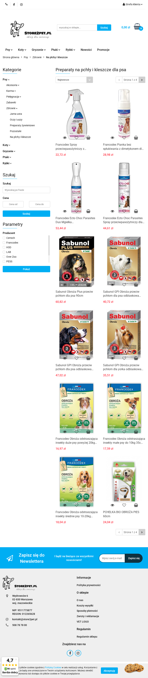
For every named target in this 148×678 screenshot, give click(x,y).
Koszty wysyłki (85, 605)
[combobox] (74, 80)
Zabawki (11, 102)
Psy (5, 79)
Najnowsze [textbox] (63, 79)
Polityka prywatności (89, 585)
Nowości (86, 49)
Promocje (103, 49)
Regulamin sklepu (87, 636)
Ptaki (6, 157)
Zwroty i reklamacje (88, 616)
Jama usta (16, 113)
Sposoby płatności (87, 610)
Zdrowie (11, 108)
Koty (6, 145)
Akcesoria (12, 85)
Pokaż (26, 269)
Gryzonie (8, 151)
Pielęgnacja (13, 96)
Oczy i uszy (16, 119)
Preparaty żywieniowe (22, 125)
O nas (80, 600)
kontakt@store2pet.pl (24, 619)
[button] (84, 578)
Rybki (6, 163)
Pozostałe (15, 131)
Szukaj (26, 213)
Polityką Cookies (53, 667)
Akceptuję (109, 670)
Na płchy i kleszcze (20, 136)
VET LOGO (83, 621)
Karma (10, 90)
